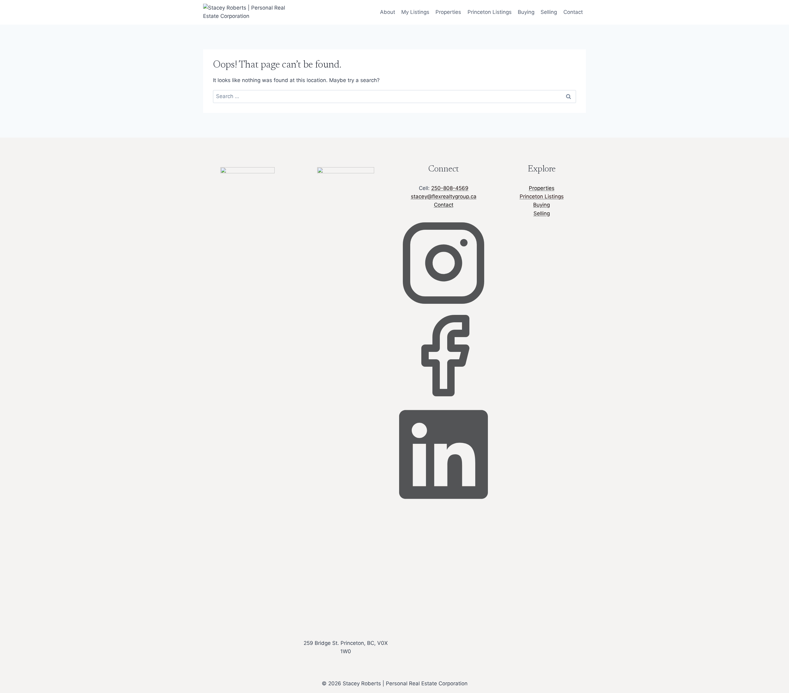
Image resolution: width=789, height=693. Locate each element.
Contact (573, 12)
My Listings (415, 12)
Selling (549, 12)
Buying (526, 12)
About (387, 12)
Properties (448, 12)
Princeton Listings (490, 12)
